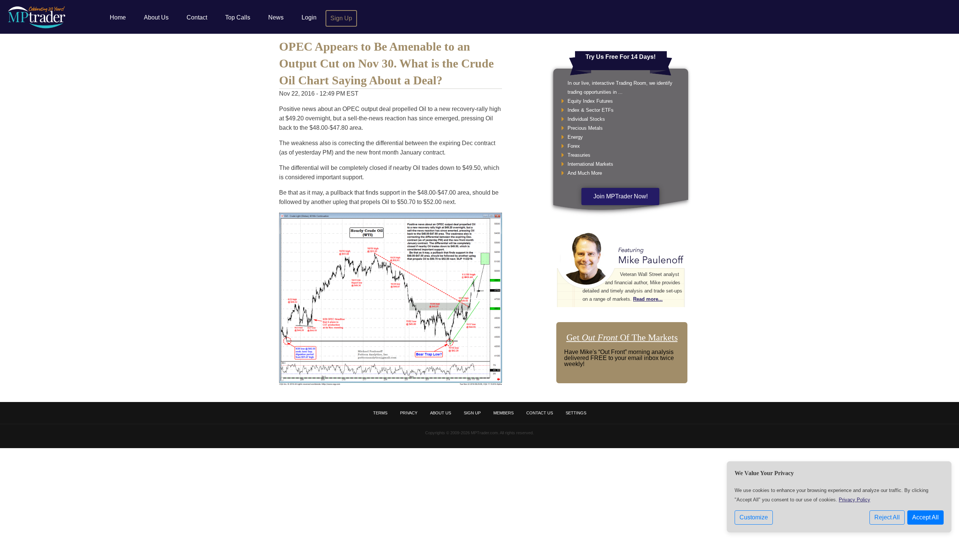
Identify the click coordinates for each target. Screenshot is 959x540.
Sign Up (341, 18)
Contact (197, 17)
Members (503, 413)
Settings (576, 413)
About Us (156, 17)
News (276, 17)
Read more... (648, 299)
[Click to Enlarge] (390, 383)
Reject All (887, 517)
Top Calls (237, 17)
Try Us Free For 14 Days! (621, 57)
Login (309, 17)
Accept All (925, 517)
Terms (380, 413)
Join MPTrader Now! (620, 196)
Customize (753, 517)
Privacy (408, 413)
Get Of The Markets (622, 337)
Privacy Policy (854, 499)
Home (118, 17)
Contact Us (539, 413)
